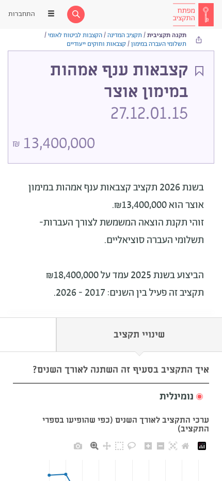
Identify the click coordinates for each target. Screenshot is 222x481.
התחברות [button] (21, 14)
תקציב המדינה (124, 35)
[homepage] (193, 14)
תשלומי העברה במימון (158, 44)
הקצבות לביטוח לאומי (75, 35)
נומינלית (177, 397)
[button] (111, 397)
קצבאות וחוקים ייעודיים (96, 44)
